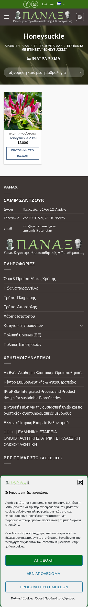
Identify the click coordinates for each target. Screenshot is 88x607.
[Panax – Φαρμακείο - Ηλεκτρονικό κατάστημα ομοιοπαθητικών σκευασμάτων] (42, 17)
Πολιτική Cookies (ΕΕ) (22, 335)
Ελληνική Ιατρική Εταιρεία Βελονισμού (36, 422)
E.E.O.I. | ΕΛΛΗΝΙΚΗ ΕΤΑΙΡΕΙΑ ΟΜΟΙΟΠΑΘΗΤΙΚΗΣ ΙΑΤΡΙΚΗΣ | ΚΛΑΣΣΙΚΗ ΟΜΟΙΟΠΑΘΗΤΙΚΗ (42, 437)
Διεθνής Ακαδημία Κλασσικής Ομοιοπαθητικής (43, 372)
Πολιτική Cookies (22, 598)
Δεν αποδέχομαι (44, 573)
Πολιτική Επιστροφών (22, 344)
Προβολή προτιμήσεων (44, 587)
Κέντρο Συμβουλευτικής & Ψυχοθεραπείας (40, 382)
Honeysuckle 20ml (23, 138)
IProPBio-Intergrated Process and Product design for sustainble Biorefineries (39, 394)
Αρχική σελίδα (17, 46)
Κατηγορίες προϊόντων (23, 325)
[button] (80, 482)
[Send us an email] (34, 4)
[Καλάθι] (80, 17)
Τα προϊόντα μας (48, 46)
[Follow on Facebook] (26, 4)
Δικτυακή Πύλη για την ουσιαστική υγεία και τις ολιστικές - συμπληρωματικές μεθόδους (43, 410)
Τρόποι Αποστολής (20, 306)
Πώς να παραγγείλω (21, 288)
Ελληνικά (48, 4)
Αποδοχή (44, 560)
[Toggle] (81, 325)
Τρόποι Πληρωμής (20, 297)
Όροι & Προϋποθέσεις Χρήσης (55, 598)
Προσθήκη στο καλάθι (22, 153)
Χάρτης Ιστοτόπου (19, 316)
